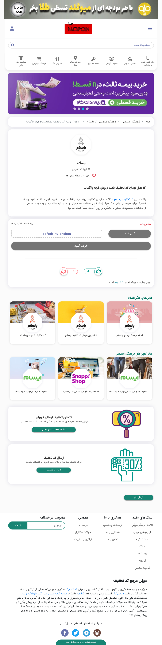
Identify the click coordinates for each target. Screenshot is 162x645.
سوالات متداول (83, 532)
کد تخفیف (71, 589)
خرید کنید (81, 246)
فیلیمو (80, 593)
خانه (148, 122)
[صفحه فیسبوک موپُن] (64, 633)
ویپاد (24, 593)
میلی (51, 593)
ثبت (18, 525)
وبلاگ (142, 546)
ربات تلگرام (142, 539)
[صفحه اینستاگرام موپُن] (97, 633)
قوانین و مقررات (83, 539)
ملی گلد (42, 593)
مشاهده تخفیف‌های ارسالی (53, 429)
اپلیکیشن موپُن (142, 532)
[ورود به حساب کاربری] (12, 29)
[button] (87, 109)
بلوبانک (32, 593)
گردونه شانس (142, 568)
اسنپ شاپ (61, 593)
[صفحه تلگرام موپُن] (86, 633)
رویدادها (142, 553)
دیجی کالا (118, 593)
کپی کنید (130, 233)
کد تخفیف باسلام (124, 199)
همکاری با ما (112, 532)
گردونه (142, 561)
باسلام (90, 122)
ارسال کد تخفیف (54, 470)
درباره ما (83, 525)
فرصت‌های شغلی (112, 525)
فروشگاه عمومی (107, 122)
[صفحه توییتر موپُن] (75, 633)
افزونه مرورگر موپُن (142, 525)
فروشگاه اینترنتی (131, 122)
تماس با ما (113, 539)
